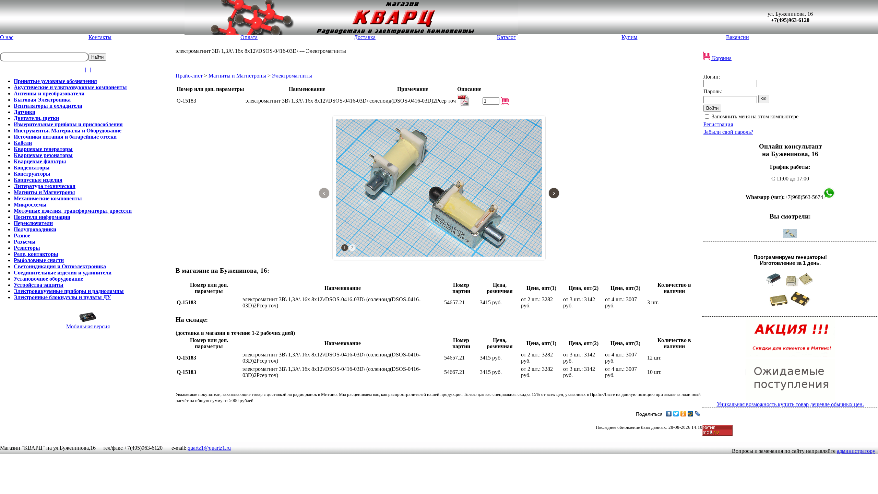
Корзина (721, 58)
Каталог (506, 37)
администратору (856, 451)
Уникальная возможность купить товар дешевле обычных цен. (790, 404)
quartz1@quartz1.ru (209, 448)
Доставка (365, 37)
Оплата (249, 37)
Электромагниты (292, 76)
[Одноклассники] (683, 413)
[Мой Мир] (690, 413)
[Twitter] (676, 413)
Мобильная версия (88, 326)
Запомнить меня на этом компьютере (755, 116)
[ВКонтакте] (669, 413)
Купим (629, 37)
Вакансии (737, 37)
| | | (88, 69)
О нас (6, 37)
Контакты (99, 37)
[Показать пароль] (763, 99)
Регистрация (718, 124)
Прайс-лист (189, 76)
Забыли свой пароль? (728, 132)
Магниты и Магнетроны (237, 76)
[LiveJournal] (697, 413)
